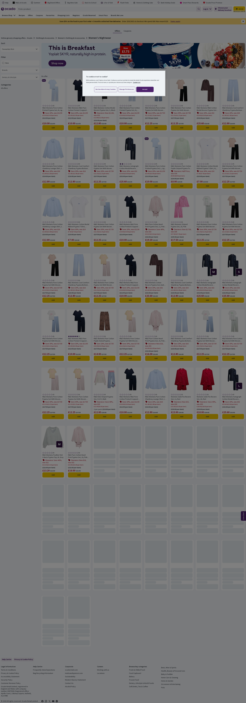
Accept (145, 89)
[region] (124, 83)
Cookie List (136, 82)
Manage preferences (127, 89)
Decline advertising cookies (106, 89)
